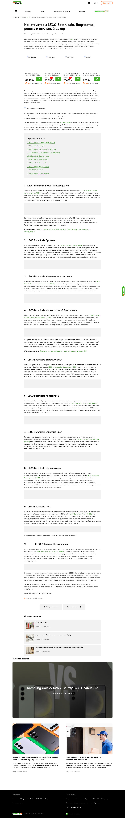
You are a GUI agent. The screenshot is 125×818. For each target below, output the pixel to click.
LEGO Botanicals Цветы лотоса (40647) (50, 551)
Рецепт (90, 803)
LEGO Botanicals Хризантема (37, 159)
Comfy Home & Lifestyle (62, 11)
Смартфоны (69, 799)
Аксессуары (79, 799)
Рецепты (82, 11)
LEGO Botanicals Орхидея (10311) (70, 245)
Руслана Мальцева (62, 34)
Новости (28, 11)
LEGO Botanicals (65, 122)
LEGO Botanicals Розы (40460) (81, 514)
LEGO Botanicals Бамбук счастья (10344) (62, 367)
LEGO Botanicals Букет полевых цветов (41, 142)
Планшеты (69, 803)
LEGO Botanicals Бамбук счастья (38, 156)
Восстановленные (101, 11)
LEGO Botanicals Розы (35, 170)
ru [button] (95, 3)
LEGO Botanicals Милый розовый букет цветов (43, 153)
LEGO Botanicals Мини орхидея (38, 166)
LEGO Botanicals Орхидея (36, 146)
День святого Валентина (34, 598)
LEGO (71, 39)
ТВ (98, 799)
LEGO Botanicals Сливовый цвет (38, 163)
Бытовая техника (80, 803)
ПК (94, 799)
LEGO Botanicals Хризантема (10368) (84, 403)
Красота (97, 803)
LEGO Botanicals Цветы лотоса (38, 173)
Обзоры (42, 11)
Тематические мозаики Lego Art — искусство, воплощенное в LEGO (63, 351)
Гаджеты (87, 799)
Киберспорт (105, 799)
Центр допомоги (75, 814)
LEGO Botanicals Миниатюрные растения (41, 149)
